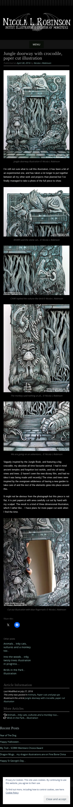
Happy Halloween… (10, 741)
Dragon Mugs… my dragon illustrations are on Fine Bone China (33, 754)
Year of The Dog (8, 735)
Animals (32, 694)
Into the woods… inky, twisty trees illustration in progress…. (17, 660)
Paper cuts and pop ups (48, 694)
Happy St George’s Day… (13, 760)
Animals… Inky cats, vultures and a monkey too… (17, 647)
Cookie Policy (12, 792)
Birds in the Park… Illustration (14, 671)
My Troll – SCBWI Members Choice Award (21, 748)
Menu (36, 44)
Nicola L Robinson (42, 63)
